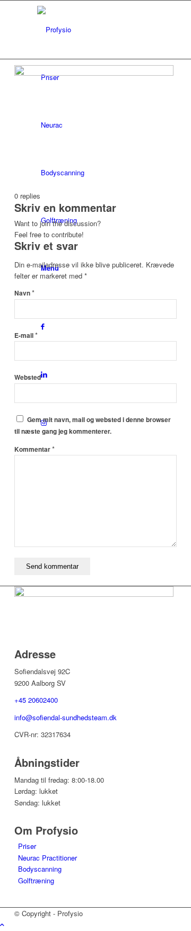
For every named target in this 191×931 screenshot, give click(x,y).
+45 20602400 (36, 700)
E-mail (26, 335)
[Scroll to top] (2, 924)
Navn (24, 293)
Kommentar (34, 449)
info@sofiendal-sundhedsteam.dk (65, 717)
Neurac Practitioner (47, 858)
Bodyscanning (40, 869)
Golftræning (36, 880)
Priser (27, 846)
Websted (27, 377)
